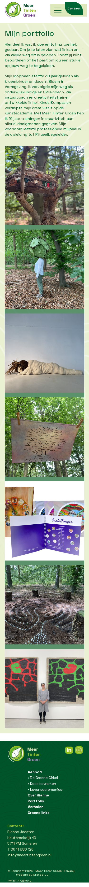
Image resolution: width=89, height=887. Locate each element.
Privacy (69, 871)
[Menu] (58, 10)
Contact (74, 8)
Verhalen (35, 806)
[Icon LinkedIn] (69, 750)
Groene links (39, 812)
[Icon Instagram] (79, 750)
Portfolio (36, 801)
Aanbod (35, 772)
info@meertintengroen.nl (29, 855)
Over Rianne (38, 795)
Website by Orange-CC (32, 875)
